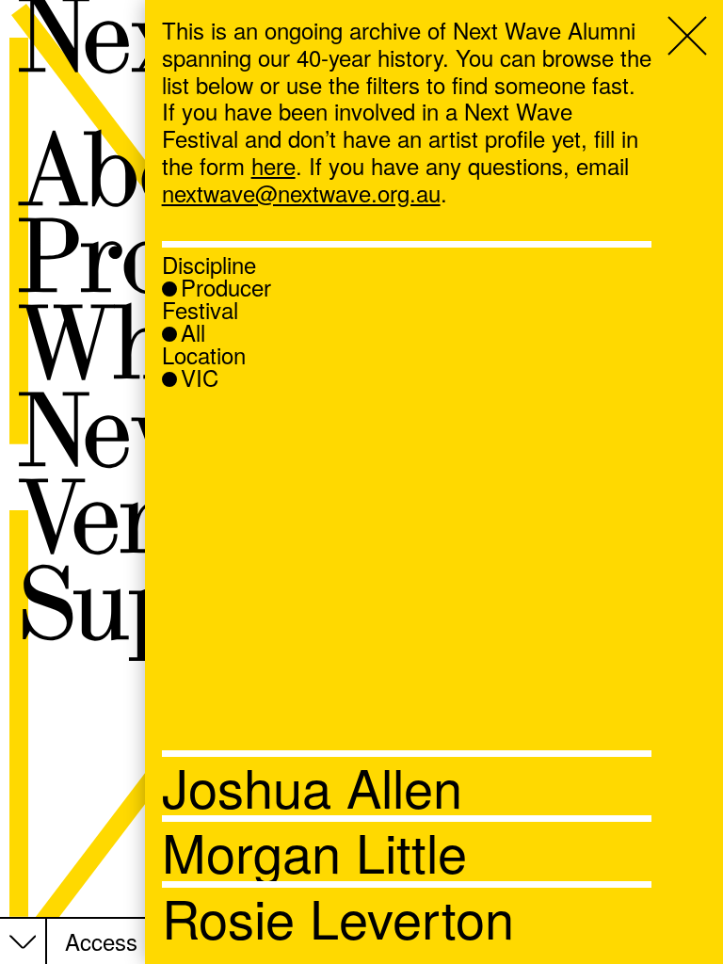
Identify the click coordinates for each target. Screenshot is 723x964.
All (193, 332)
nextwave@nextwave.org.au (301, 192)
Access (101, 942)
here (273, 165)
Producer (226, 287)
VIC (199, 377)
